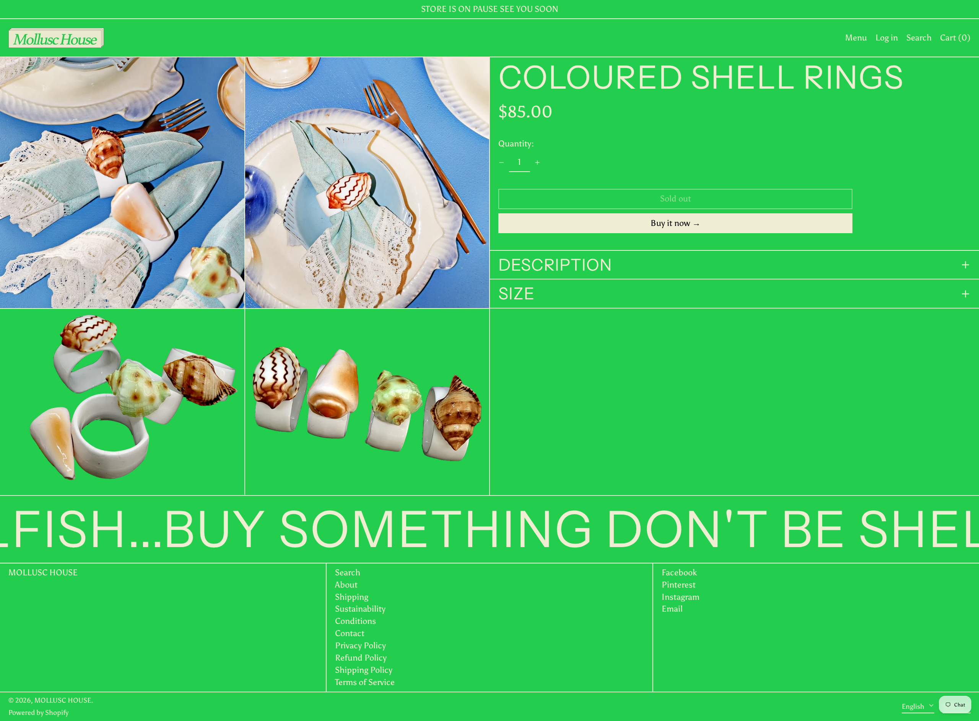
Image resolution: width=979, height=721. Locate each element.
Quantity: (516, 143)
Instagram (680, 597)
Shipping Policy (363, 670)
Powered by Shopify (38, 712)
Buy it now (670, 223)
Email (672, 609)
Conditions (355, 621)
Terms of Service (365, 682)
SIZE (516, 294)
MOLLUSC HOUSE (43, 572)
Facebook (679, 573)
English (914, 706)
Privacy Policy (360, 645)
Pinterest (679, 585)
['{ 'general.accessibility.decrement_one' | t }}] (501, 162)
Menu (856, 37)
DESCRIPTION (555, 265)
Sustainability (360, 609)
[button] (919, 38)
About (346, 585)
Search (347, 572)
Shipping (351, 597)
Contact (349, 633)
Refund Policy (361, 658)
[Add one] (537, 162)
